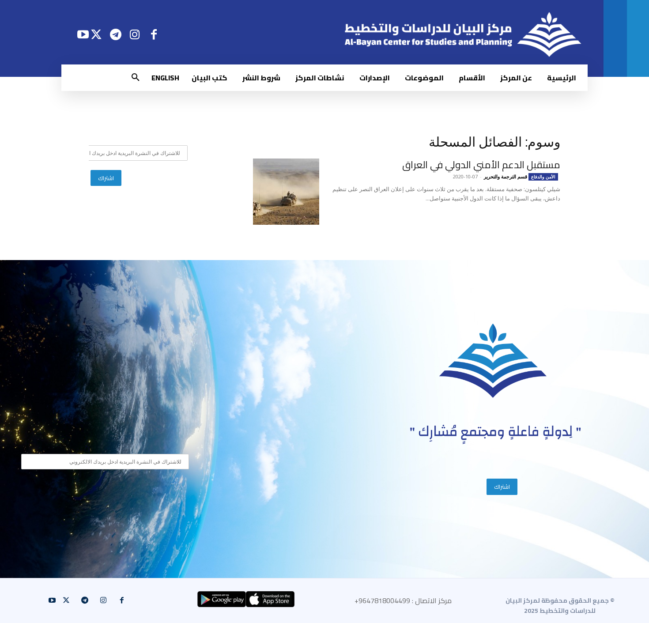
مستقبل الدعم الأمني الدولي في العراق (481, 164)
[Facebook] (154, 34)
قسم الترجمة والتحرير (505, 176)
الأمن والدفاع (543, 177)
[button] (135, 77)
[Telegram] (115, 34)
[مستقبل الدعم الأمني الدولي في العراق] (286, 192)
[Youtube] (83, 34)
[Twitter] (96, 34)
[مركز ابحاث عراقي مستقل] (493, 361)
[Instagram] (135, 34)
